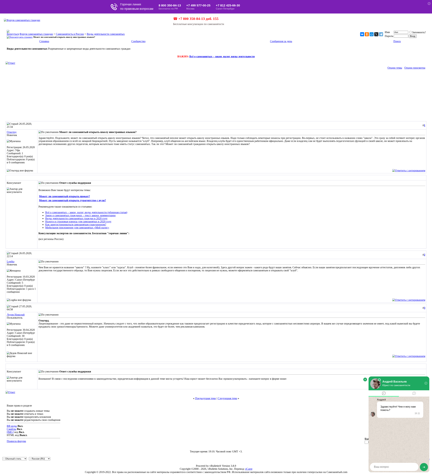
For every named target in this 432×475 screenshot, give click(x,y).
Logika (10, 261)
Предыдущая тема (205, 398)
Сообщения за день (281, 41)
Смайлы (11, 429)
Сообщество (138, 41)
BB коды (12, 426)
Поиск (397, 41)
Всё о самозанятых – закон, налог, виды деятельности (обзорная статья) (86, 212)
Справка (44, 41)
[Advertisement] (216, 95)
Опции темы (394, 67)
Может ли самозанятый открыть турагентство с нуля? (72, 200)
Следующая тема (227, 398)
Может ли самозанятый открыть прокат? (64, 196)
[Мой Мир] (372, 34)
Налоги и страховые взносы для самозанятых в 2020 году (78, 221)
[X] (376, 34)
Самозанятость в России (70, 34)
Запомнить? (419, 32)
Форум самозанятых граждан (36, 34)
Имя (387, 32)
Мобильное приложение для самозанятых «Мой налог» (77, 227)
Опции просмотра (414, 67)
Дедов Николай (16, 314)
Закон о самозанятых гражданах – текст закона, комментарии (80, 215)
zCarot (248, 468)
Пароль (389, 36)
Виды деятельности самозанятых (106, 34)
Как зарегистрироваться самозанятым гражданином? (75, 224)
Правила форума (16, 441)
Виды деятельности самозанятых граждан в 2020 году (76, 218)
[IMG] (10, 432)
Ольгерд (11, 132)
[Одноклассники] (367, 34)
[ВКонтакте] (362, 34)
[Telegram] (381, 34)
